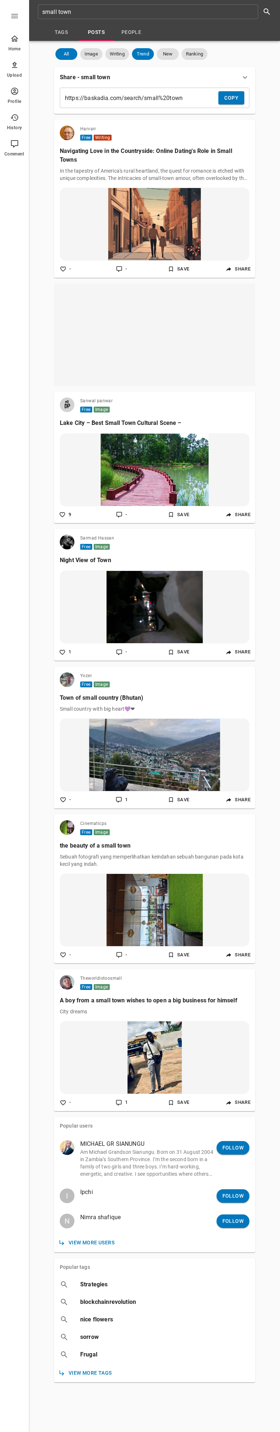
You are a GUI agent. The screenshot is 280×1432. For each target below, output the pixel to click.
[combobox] (157, 11)
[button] (66, 54)
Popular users (76, 1126)
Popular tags (75, 1267)
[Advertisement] (154, 335)
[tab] (61, 32)
